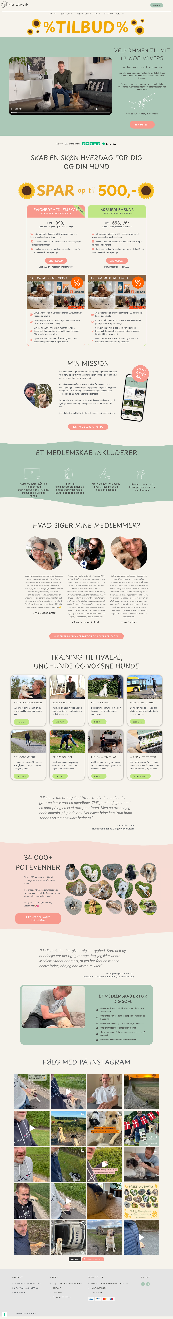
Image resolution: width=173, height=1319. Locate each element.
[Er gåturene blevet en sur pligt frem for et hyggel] (68, 1201)
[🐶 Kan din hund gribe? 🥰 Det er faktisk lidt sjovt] (68, 1091)
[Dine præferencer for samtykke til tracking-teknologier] (4, 1314)
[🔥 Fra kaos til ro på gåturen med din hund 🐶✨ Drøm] (32, 1237)
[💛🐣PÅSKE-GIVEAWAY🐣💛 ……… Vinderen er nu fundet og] (141, 1201)
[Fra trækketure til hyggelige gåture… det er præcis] (141, 1237)
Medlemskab (66, 14)
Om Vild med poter (112, 14)
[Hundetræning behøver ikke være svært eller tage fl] (32, 1164)
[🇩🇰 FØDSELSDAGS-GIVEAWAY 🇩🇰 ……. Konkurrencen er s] (141, 1128)
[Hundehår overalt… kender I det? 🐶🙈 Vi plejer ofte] (104, 1128)
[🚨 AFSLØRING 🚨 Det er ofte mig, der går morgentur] (68, 1164)
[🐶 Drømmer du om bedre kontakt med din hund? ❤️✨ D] (32, 1128)
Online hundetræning (87, 14)
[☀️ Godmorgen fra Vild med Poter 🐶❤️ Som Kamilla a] (104, 1091)
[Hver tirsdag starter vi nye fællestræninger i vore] (32, 1201)
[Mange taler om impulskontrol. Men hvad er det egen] (104, 1237)
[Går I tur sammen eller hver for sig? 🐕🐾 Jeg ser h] (32, 1091)
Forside (53, 14)
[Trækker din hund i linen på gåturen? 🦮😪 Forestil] (104, 1164)
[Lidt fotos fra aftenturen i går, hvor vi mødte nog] (68, 1128)
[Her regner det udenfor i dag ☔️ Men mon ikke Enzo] (104, 1201)
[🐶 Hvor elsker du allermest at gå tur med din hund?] (141, 1091)
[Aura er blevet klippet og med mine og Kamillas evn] (141, 1164)
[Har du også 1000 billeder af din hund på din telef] (68, 1237)
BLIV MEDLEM (56, 260)
